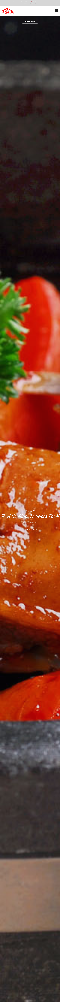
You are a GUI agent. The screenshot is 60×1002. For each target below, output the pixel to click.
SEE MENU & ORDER (30, 529)
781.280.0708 (43, 1)
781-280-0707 (36, 1)
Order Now (30, 22)
